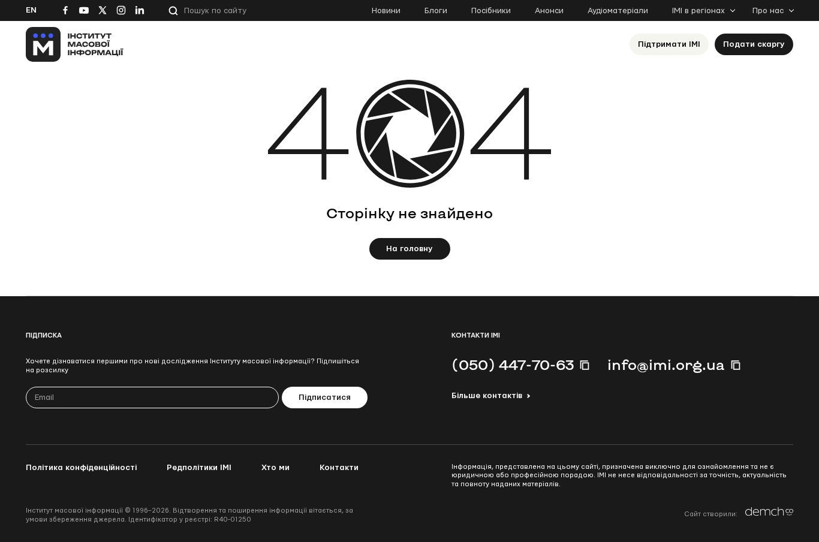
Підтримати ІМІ (669, 44)
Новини (386, 11)
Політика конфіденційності (81, 467)
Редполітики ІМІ (199, 467)
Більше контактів (486, 396)
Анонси (549, 11)
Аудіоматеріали (618, 11)
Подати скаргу (754, 44)
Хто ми (275, 467)
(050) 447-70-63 (512, 364)
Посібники (491, 11)
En (31, 10)
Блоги (435, 11)
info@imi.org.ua (666, 364)
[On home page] (75, 44)
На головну (409, 249)
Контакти (339, 467)
